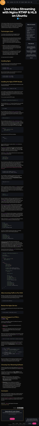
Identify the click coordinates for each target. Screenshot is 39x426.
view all (31, 57)
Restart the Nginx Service (31, 34)
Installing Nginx (29, 28)
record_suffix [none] (4, 237)
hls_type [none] (4, 223)
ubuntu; (4, 108)
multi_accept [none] (6, 130)
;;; (5, 158)
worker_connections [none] (7, 129)
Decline (30, 423)
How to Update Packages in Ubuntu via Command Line (31, 51)
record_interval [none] (5, 236)
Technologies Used (30, 27)
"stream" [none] (7, 338)
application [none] (8, 270)
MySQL (26, 2)
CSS (14, 2)
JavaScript (11, 2)
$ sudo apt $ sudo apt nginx (7, 68)
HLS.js (4, 328)
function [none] (17, 353)
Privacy (20, 423)
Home (8, 2)
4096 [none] (10, 265)
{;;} (7, 130)
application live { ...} (5, 182)
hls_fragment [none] (4, 224)
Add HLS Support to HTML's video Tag (30, 36)
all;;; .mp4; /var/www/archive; (8, 236)
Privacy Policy (36, 420)
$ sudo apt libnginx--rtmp (9, 88)
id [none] (5, 338)
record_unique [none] (4, 235)
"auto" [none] (14, 338)
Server (29, 2)
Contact (17, 423)
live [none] (8, 271)
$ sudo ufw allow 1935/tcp (7, 300)
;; (5, 194)
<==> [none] (16, 338)
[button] (18, 408)
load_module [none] (4, 100)
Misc (31, 2)
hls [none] (7, 275)
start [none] (14, 171)
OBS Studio (20, 367)
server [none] (5, 263)
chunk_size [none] (7, 265)
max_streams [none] (4, 158)
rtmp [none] (3, 262)
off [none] (8, 235)
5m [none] (13, 283)
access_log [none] (9, 273)
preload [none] (11, 338)
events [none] (3, 128)
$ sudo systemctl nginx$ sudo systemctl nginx (8, 76)
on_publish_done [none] (8, 268)
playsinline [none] (21, 338)
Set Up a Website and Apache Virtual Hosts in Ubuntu (31, 47)
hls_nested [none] (4, 226)
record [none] (3, 234)
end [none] (16, 172)
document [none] (8, 349)
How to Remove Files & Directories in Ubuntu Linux (31, 55)
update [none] (8, 67)
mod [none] (13, 88)
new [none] (6, 348)
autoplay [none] (16, 338)
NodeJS (22, 2)
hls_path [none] (4, 227)
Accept (34, 423)
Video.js (4, 325)
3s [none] (7, 224)
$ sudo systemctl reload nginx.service (9, 312)
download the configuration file (9, 397)
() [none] (18, 353)
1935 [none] (9, 264)
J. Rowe (6, 403)
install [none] (8, 68)
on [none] (9, 130)
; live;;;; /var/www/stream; (7, 225)
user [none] (3, 108)
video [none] (4, 338)
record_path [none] (4, 238)
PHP (19, 2)
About (13, 423)
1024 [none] (12, 129)
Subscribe (12, 418)
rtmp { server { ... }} (4, 139)
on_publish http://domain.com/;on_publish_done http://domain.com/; (9, 172)
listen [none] (7, 264)
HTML (17, 2)
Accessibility (24, 423)
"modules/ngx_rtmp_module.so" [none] (12, 100)
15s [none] (10, 225)
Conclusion (28, 39)
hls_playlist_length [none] (6, 225)
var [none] (3, 348)
